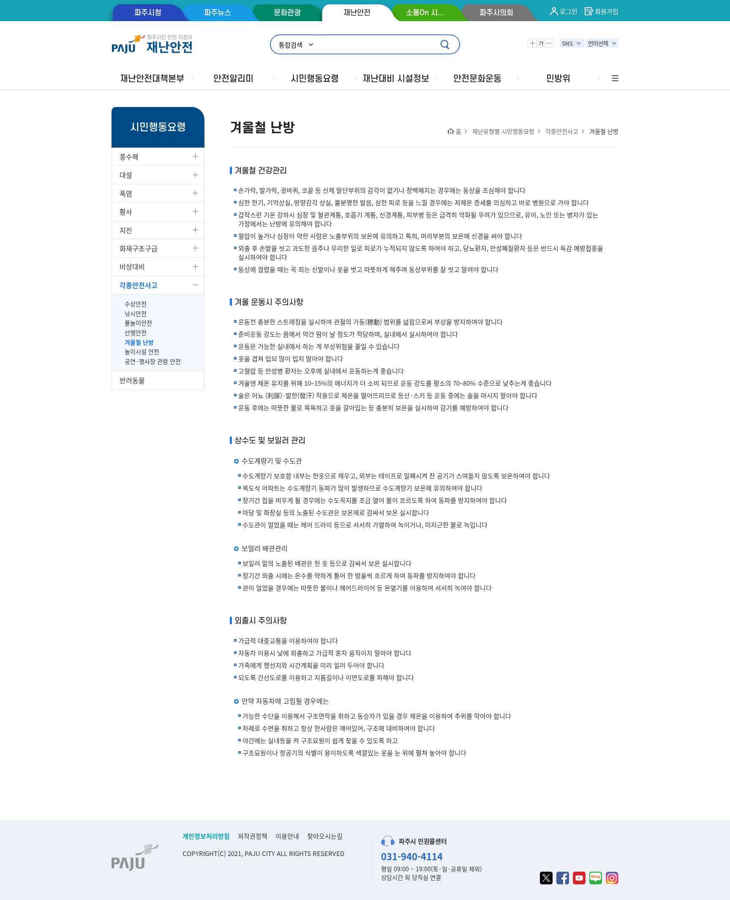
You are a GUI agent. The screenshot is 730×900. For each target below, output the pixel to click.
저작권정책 (252, 835)
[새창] (546, 878)
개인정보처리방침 (206, 835)
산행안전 (136, 333)
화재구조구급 (139, 248)
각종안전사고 (139, 285)
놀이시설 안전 (142, 352)
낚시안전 (136, 314)
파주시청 (147, 12)
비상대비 (132, 266)
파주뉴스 (217, 12)
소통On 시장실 (426, 12)
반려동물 (132, 380)
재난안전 (356, 12)
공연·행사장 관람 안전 (153, 361)
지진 (126, 230)
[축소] (549, 43)
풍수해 (129, 156)
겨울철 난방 (139, 342)
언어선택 (598, 43)
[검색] (445, 45)
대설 (126, 175)
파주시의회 (496, 12)
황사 (126, 211)
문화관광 (287, 12)
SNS (567, 43)
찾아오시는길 (325, 835)
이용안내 (287, 835)
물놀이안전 (138, 323)
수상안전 (136, 304)
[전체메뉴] (614, 78)
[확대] (532, 43)
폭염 (126, 193)
